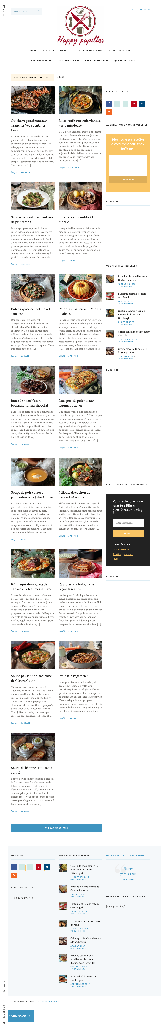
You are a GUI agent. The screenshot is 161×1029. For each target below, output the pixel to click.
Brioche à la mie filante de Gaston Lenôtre (132, 278)
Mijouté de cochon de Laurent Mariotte (74, 495)
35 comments (125, 286)
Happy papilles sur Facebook (125, 855)
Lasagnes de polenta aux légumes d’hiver (76, 403)
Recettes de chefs (96, 60)
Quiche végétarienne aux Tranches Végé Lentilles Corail (29, 126)
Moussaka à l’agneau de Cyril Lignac (83, 978)
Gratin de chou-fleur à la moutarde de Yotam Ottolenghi (131, 314)
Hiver (115, 559)
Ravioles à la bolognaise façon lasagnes (76, 587)
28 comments (78, 986)
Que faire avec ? (124, 60)
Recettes (49, 51)
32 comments (125, 358)
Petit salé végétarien (74, 676)
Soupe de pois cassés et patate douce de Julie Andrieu (32, 495)
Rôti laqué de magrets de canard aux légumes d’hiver (31, 587)
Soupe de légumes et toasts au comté (33, 770)
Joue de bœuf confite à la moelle (77, 220)
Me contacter (4, 988)
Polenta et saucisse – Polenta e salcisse (80, 311)
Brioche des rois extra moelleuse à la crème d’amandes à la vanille (82, 959)
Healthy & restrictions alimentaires (55, 60)
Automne (128, 554)
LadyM (14, 172)
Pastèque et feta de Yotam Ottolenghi (132, 295)
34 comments (125, 341)
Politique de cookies (4, 1013)
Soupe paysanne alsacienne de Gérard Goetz (31, 678)
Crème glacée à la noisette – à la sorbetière (133, 350)
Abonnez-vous (18, 1015)
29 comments (78, 969)
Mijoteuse (66, 51)
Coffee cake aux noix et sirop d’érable (134, 333)
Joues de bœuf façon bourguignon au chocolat (29, 403)
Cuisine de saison (90, 51)
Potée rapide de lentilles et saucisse (30, 311)
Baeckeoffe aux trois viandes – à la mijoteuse (80, 123)
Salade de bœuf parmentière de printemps (32, 220)
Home (33, 51)
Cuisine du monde (119, 51)
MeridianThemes (51, 1001)
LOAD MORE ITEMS (58, 828)
